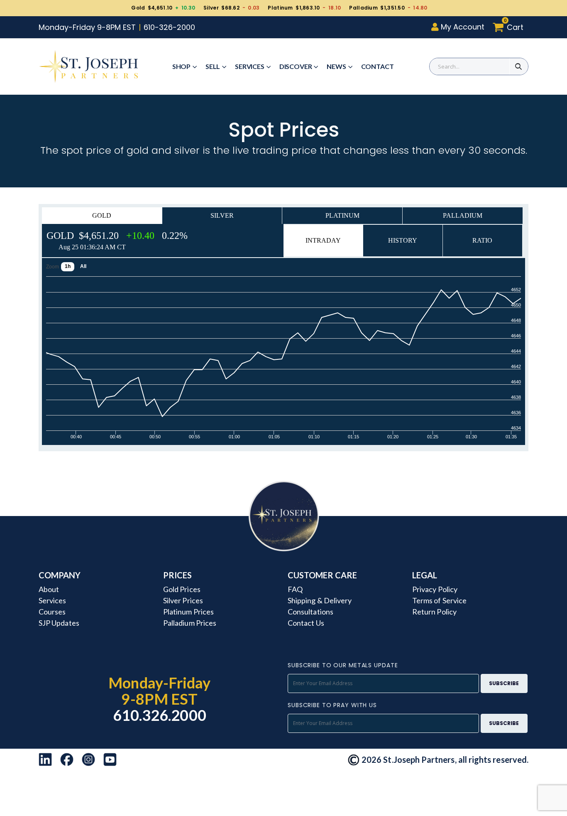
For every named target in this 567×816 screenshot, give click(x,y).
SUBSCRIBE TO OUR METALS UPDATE (343, 665)
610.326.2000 (159, 715)
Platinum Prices (188, 611)
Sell (212, 66)
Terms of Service (439, 600)
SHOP (181, 66)
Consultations (310, 611)
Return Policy (434, 611)
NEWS (336, 66)
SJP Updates (59, 622)
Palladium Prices (189, 622)
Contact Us (306, 622)
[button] (510, 27)
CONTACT (377, 66)
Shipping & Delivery (320, 600)
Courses (52, 611)
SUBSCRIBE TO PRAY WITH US (332, 705)
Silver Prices (183, 600)
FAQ (295, 589)
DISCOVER (295, 66)
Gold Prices (181, 589)
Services (249, 66)
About (49, 589)
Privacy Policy (434, 589)
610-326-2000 (169, 27)
